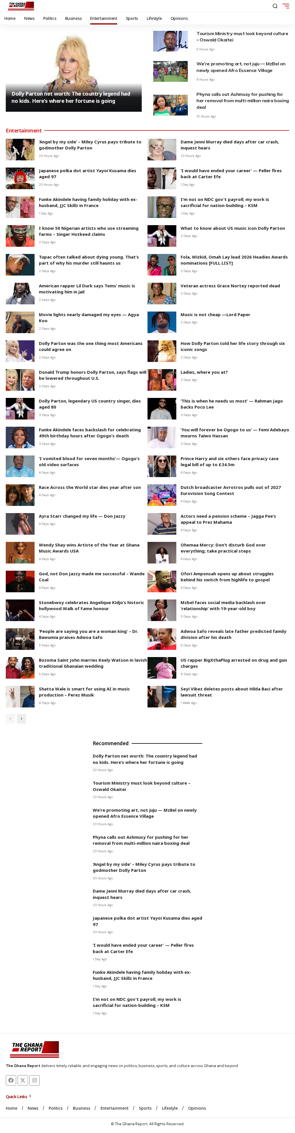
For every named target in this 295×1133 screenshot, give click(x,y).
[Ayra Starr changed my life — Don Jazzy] (20, 524)
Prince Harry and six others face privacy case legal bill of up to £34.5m (230, 462)
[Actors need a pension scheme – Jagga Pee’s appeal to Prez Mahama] (162, 524)
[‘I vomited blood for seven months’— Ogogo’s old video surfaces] (20, 466)
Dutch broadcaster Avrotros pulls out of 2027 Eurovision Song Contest (231, 490)
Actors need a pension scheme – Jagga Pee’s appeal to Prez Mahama (228, 519)
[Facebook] (11, 1080)
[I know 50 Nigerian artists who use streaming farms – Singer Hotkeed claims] (20, 236)
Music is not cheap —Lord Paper (215, 314)
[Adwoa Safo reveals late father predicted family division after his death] (162, 639)
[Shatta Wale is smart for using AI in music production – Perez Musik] (20, 696)
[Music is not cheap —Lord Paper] (162, 322)
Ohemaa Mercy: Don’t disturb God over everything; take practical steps (223, 548)
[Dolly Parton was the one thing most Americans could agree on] (20, 351)
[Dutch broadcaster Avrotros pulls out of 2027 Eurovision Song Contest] (162, 495)
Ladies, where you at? (204, 372)
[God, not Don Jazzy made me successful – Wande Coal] (20, 581)
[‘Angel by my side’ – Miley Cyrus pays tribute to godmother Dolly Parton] (20, 149)
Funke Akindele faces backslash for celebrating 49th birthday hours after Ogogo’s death (90, 433)
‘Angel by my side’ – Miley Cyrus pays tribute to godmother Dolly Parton (90, 145)
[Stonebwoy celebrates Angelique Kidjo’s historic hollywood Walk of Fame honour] (20, 610)
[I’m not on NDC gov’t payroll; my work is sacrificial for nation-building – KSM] (162, 207)
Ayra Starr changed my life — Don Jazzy (82, 516)
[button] (275, 6)
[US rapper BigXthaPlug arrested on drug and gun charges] (162, 668)
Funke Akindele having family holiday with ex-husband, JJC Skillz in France (88, 202)
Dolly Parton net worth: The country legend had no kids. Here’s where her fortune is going (71, 97)
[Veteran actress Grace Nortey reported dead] (162, 293)
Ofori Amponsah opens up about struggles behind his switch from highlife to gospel (227, 577)
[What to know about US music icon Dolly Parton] (162, 236)
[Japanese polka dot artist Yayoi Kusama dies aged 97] (20, 178)
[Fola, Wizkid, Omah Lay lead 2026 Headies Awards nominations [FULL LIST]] (162, 265)
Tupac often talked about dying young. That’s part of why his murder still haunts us (89, 260)
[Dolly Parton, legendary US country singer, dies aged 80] (20, 409)
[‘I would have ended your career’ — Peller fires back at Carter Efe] (162, 178)
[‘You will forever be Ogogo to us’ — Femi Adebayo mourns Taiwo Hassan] (162, 437)
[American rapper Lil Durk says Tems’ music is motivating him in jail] (20, 293)
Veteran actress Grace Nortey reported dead (230, 286)
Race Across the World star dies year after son (90, 487)
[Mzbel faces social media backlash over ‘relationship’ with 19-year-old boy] (162, 610)
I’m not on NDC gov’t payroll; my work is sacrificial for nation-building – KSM (225, 202)
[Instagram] (34, 1080)
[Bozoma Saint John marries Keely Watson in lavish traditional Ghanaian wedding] (20, 668)
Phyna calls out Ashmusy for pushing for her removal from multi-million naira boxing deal (242, 100)
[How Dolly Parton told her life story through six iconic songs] (162, 351)
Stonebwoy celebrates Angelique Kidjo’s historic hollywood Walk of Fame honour (91, 605)
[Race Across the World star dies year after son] (20, 495)
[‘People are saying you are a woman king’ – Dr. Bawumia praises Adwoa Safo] (20, 639)
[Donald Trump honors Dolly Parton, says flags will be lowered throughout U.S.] (20, 380)
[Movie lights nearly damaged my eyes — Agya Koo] (20, 322)
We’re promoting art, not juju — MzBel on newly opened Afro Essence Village (145, 813)
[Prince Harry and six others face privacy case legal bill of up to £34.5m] (162, 466)
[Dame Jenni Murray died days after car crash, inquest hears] (162, 149)
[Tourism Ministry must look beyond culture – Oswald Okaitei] (170, 41)
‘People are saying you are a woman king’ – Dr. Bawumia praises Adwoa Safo (88, 634)
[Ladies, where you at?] (162, 380)
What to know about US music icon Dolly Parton (233, 228)
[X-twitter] (23, 1080)
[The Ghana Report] (21, 6)
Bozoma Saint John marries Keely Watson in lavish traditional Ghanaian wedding (93, 663)
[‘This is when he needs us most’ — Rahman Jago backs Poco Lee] (162, 409)
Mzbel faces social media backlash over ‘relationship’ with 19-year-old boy (223, 605)
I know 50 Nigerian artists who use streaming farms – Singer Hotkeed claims (89, 231)
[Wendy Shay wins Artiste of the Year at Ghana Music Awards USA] (20, 552)
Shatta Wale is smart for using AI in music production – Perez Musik (84, 692)
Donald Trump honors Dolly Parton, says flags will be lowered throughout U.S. (92, 375)
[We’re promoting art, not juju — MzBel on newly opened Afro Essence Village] (170, 71)
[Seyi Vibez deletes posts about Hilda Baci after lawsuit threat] (162, 696)
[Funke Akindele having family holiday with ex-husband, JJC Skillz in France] (20, 207)
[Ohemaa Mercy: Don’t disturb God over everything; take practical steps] (162, 552)
